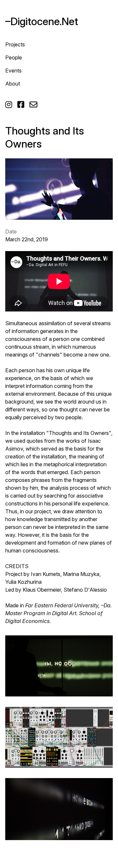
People (13, 57)
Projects (15, 44)
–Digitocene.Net (41, 21)
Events (13, 70)
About (12, 83)
